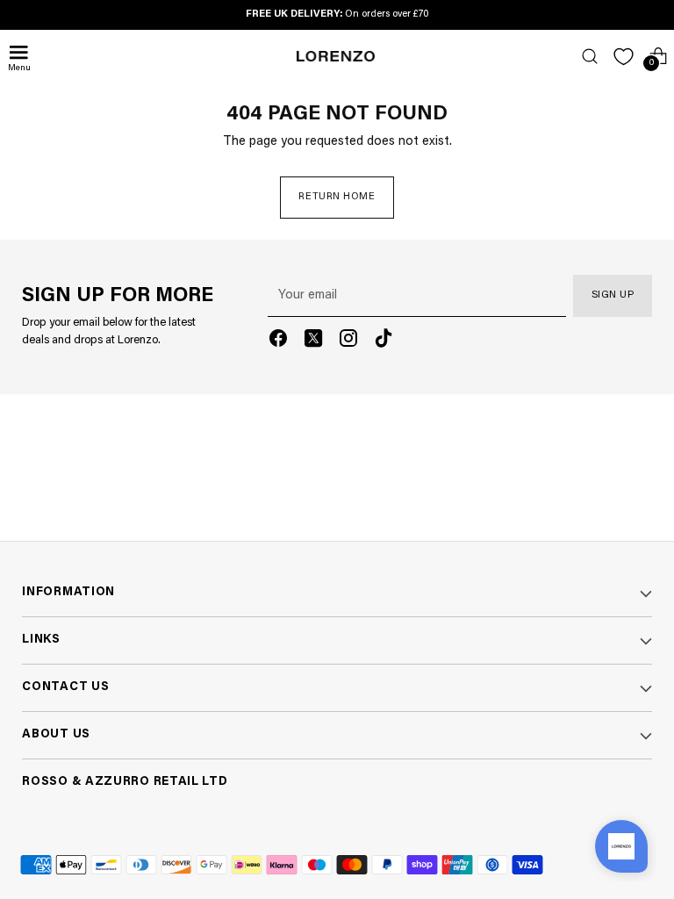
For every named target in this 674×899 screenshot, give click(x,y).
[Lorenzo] (336, 56)
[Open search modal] (589, 56)
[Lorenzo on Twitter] (313, 341)
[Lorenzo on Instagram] (348, 341)
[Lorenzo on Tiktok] (383, 341)
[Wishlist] (624, 57)
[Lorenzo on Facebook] (278, 341)
